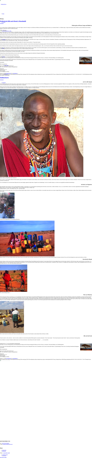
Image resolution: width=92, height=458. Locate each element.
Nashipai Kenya (4, 77)
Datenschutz (4, 450)
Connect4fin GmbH (6, 452)
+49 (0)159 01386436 (5, 443)
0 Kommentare (8, 358)
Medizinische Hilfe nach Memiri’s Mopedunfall (13, 21)
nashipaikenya (15, 73)
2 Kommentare (8, 73)
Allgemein (2, 23)
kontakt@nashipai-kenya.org (7, 444)
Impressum (4, 451)
